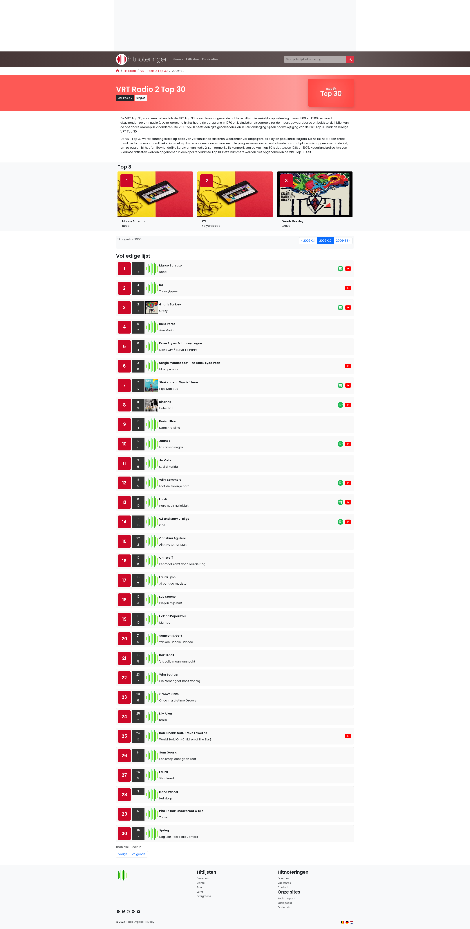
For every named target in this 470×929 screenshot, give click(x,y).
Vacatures (284, 883)
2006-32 (325, 241)
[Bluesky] (123, 911)
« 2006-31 (308, 241)
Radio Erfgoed (135, 922)
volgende (138, 854)
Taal (199, 887)
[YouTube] (348, 270)
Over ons (283, 878)
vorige (122, 854)
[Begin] (117, 71)
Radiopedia (285, 903)
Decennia (203, 878)
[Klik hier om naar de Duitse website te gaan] (347, 922)
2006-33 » (343, 241)
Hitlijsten (192, 59)
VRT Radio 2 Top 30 (154, 71)
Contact (283, 887)
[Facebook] (118, 911)
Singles (140, 98)
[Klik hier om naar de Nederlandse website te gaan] (351, 922)
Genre (201, 883)
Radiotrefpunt (286, 898)
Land (200, 892)
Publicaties (210, 59)
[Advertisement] (224, 25)
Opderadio (284, 907)
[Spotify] (340, 270)
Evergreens (204, 896)
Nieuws (178, 59)
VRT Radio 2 (125, 98)
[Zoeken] (350, 59)
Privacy (149, 922)
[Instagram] (128, 911)
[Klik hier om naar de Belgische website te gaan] (342, 922)
